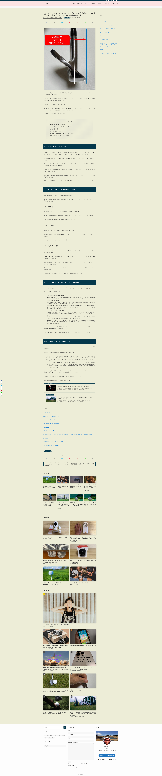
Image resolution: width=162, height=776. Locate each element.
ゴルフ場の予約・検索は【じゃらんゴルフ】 (53, 441)
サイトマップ (91, 772)
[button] (46, 22)
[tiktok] (108, 0)
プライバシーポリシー (83, 772)
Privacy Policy (71, 765)
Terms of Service (71, 767)
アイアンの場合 (55, 129)
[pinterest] (111, 0)
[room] (110, 0)
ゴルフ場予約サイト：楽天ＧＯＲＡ (51, 445)
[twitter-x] (105, 0)
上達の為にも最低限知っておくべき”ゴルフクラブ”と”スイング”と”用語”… (73, 386)
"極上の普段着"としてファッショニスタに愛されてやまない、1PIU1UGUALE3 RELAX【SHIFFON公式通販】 (68, 434)
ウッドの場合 (55, 128)
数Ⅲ (45, 737)
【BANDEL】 (46, 427)
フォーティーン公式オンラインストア (51, 419)
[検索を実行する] (64, 727)
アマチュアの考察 (67, 17)
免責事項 (76, 772)
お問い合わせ (70, 772)
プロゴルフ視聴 (62, 735)
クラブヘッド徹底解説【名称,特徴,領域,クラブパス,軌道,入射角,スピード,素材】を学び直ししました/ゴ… (75, 398)
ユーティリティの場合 (56, 131)
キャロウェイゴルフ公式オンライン (51, 416)
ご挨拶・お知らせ (50, 735)
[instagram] (106, 0)
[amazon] (115, 0)
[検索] (118, 0)
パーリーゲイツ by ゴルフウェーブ (51, 423)
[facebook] (103, 0)
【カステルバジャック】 (48, 430)
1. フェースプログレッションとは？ (58, 124)
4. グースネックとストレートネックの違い (59, 135)
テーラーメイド (46, 412)
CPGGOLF (45, 438)
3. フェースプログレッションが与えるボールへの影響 (62, 133)
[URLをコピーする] (92, 22)
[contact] (116, 0)
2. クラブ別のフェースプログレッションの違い (60, 126)
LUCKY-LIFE (47, 3)
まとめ (56, 735)
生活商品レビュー (51, 737)
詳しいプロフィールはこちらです (107, 755)
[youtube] (113, 0)
